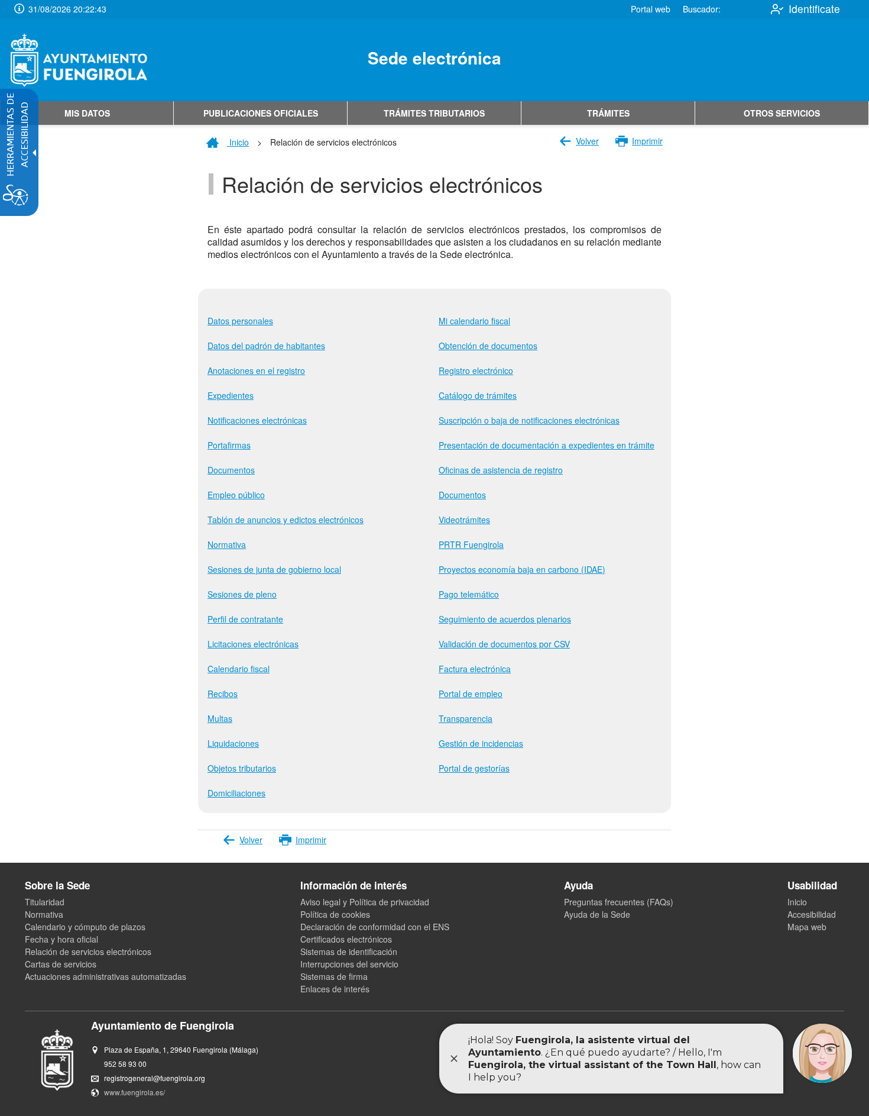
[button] (19, 9)
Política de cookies (335, 914)
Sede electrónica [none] (434, 58)
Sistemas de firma (334, 976)
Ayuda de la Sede (597, 914)
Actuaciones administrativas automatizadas (105, 976)
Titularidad (44, 902)
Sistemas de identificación (348, 951)
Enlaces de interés (334, 989)
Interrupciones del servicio (349, 964)
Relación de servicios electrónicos (88, 951)
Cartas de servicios (60, 964)
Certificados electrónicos (346, 939)
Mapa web (806, 927)
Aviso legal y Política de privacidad (364, 902)
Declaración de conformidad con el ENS (374, 927)
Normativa (44, 914)
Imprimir (647, 141)
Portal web (650, 9)
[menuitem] (87, 113)
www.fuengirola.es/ (134, 1092)
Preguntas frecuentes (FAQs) (618, 902)
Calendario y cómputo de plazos (85, 927)
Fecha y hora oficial (61, 939)
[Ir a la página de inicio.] (78, 60)
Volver (587, 141)
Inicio (238, 142)
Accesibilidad (811, 914)
